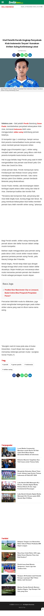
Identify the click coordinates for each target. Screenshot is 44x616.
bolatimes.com (18, 604)
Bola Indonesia (8, 7)
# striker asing (7, 369)
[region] (22, 23)
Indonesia (18, 129)
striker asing (18, 132)
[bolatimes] (16, 2)
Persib (26, 123)
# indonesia (29, 364)
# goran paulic (16, 364)
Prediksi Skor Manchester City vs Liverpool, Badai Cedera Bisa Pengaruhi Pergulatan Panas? (22, 293)
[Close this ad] (42, 609)
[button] (2, 2)
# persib (5, 364)
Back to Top (22, 607)
